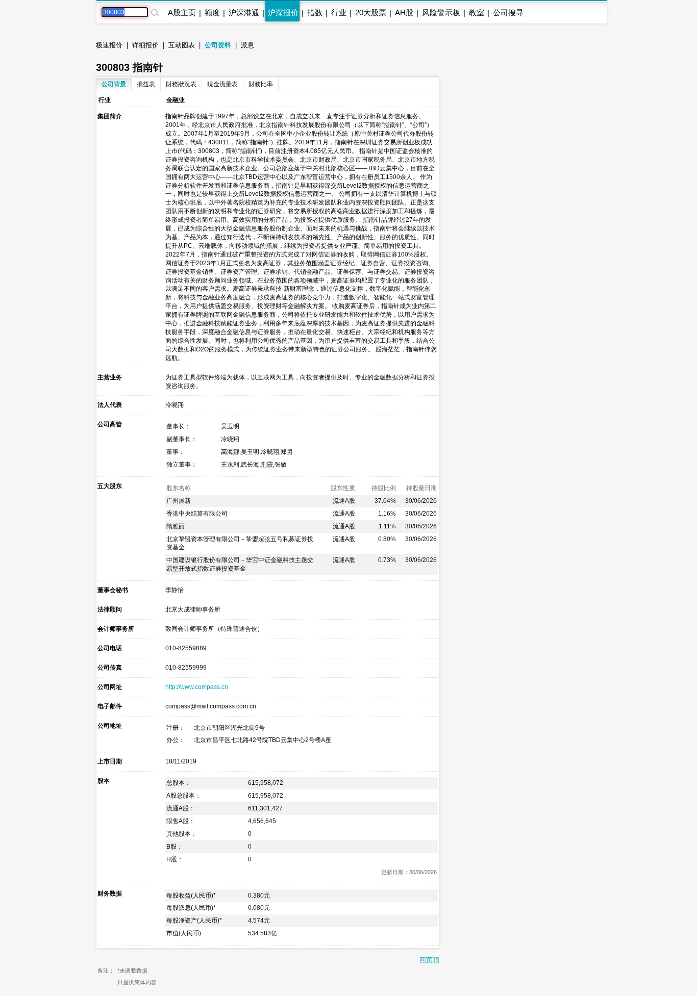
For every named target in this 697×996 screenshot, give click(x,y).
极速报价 (109, 45)
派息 (247, 45)
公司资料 (218, 45)
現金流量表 (222, 84)
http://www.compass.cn (196, 687)
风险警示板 (441, 12)
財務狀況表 (181, 84)
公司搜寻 (508, 12)
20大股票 (370, 12)
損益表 (146, 84)
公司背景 (114, 84)
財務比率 (260, 84)
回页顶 (429, 960)
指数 (314, 12)
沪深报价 (283, 12)
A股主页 (182, 12)
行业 (338, 12)
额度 (212, 12)
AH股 (404, 12)
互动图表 (181, 45)
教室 (476, 12)
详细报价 (145, 45)
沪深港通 (244, 12)
